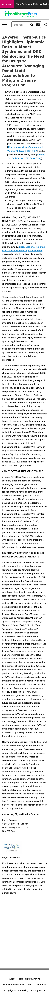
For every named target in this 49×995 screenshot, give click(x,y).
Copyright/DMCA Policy (16, 990)
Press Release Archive (29, 978)
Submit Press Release (13, 984)
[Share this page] (45, 24)
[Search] (31, 25)
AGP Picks (7, 4)
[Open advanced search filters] (38, 25)
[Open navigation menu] (4, 24)
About (12, 978)
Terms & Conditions (36, 984)
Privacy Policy (38, 990)
